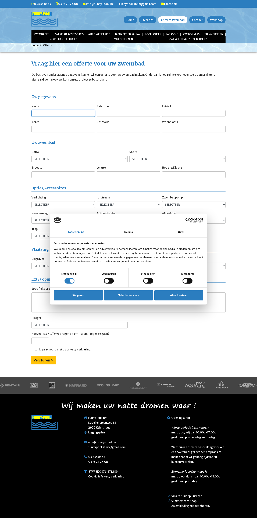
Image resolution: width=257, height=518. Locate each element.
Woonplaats (170, 122)
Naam (35, 106)
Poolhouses (153, 34)
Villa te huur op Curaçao (186, 496)
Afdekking (169, 213)
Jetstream (103, 197)
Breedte (36, 167)
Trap (34, 229)
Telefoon (103, 106)
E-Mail (166, 106)
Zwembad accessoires (69, 34)
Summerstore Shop (184, 501)
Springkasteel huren (63, 39)
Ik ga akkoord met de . (64, 349)
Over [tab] (181, 232)
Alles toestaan (178, 295)
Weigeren (78, 295)
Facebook (170, 4)
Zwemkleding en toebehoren (188, 39)
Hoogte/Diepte (172, 167)
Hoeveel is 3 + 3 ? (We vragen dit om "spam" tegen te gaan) (70, 333)
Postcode (103, 122)
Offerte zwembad (173, 20)
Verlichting (38, 197)
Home (130, 20)
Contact (197, 20)
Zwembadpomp (172, 197)
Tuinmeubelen (213, 34)
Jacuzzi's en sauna (127, 34)
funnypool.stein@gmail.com (137, 4)
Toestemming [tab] (76, 232)
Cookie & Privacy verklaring (106, 476)
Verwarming (39, 213)
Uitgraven (38, 258)
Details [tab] (128, 232)
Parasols (172, 34)
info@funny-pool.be (100, 4)
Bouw (35, 152)
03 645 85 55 (42, 4)
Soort (133, 152)
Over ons (148, 20)
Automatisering (99, 34)
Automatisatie (106, 213)
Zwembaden (41, 34)
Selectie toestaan (128, 295)
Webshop (216, 20)
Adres (35, 122)
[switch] (109, 281)
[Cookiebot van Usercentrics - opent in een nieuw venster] (188, 220)
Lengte (101, 167)
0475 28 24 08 (68, 4)
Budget (36, 318)
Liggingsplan (96, 432)
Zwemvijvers (191, 34)
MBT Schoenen (123, 39)
